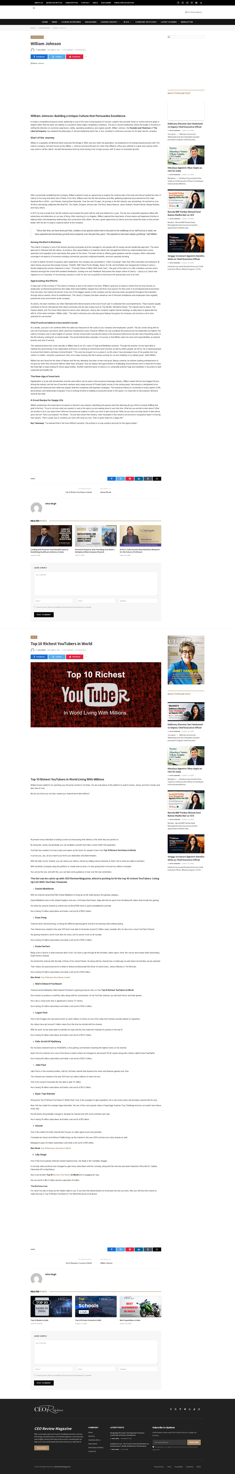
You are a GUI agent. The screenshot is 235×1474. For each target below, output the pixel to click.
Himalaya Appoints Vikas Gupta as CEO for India (185, 169)
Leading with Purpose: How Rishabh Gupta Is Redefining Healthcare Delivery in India (49, 550)
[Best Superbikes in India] (140, 1306)
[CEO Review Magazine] (52, 12)
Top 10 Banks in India (39, 1320)
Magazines (91, 22)
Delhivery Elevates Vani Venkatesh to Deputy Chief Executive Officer (185, 125)
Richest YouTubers (62, 1175)
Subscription (71, 3)
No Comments (69, 50)
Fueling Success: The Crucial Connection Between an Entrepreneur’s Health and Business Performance (129, 1445)
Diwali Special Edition (124, 3)
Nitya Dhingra (175, 130)
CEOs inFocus (37, 37)
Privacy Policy (193, 1447)
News (54, 22)
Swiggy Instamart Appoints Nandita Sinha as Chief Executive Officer (186, 257)
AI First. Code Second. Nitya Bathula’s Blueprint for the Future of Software (140, 550)
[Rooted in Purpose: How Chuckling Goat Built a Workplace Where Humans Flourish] (96, 535)
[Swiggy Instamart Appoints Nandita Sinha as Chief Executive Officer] (186, 243)
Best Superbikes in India (130, 1320)
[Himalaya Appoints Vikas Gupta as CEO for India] (186, 155)
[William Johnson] (37, 63)
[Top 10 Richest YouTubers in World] (96, 727)
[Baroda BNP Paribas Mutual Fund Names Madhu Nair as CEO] (186, 199)
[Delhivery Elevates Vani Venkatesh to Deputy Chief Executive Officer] (186, 110)
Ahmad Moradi (105, 492)
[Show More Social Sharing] (86, 56)
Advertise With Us (54, 3)
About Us (39, 3)
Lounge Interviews (71, 22)
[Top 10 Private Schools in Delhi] (96, 1306)
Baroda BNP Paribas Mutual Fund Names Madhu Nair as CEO (184, 213)
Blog (126, 22)
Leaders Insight (109, 22)
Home (45, 22)
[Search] (201, 2)
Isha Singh (42, 50)
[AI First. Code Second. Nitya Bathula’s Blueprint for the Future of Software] (140, 535)
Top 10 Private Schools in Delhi (88, 1320)
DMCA (95, 3)
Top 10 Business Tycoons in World (79, 1263)
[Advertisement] (96, 89)
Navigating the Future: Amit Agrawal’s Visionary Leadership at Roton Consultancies (127, 1434)
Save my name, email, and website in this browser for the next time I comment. (64, 607)
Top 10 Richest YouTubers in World (78, 492)
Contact (85, 3)
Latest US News (169, 22)
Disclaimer (106, 3)
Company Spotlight (146, 22)
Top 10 (34, 637)
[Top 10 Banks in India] (51, 1306)
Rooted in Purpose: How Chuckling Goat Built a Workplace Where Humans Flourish (95, 550)
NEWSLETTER (187, 22)
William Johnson (106, 1263)
